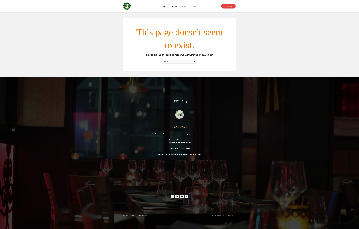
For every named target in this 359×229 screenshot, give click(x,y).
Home (164, 6)
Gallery (195, 6)
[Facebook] (172, 196)
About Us (174, 6)
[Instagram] (182, 196)
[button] (228, 6)
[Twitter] (177, 196)
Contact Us (184, 6)
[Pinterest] (186, 196)
